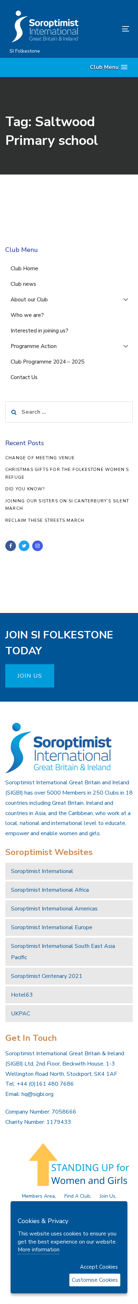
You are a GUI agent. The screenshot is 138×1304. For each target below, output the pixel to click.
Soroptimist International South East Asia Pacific (63, 951)
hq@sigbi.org (37, 1094)
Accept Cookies (99, 1266)
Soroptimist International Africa (50, 890)
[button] (108, 67)
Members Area (38, 1196)
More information (38, 1249)
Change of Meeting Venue (40, 458)
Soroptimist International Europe (51, 927)
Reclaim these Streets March (44, 520)
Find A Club (77, 1196)
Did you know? (25, 489)
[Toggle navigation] (109, 28)
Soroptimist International (42, 871)
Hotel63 (22, 995)
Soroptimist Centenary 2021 (46, 976)
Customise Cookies (95, 1280)
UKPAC (20, 1013)
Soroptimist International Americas (54, 909)
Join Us (107, 1196)
